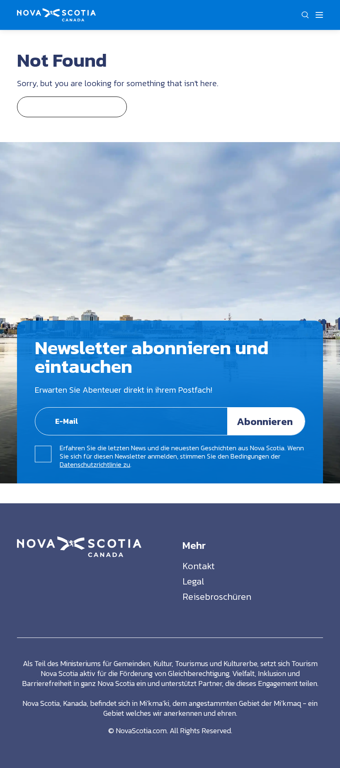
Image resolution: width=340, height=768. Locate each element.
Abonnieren (265, 421)
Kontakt (198, 566)
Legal (193, 581)
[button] (304, 15)
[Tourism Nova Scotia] (56, 13)
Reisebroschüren (216, 597)
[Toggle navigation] (319, 15)
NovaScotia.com (141, 730)
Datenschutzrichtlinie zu (95, 464)
